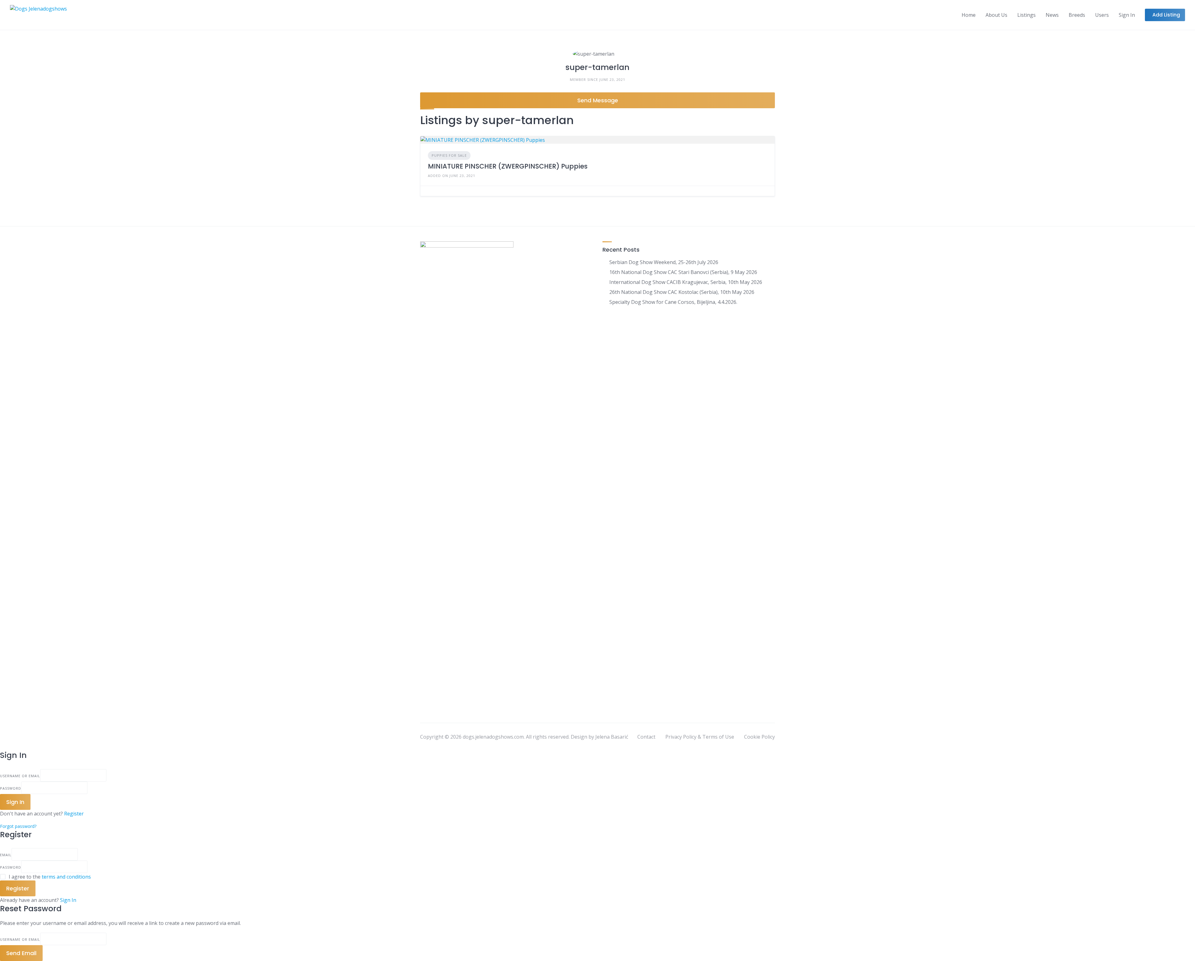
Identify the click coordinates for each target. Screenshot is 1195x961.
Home (969, 15)
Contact (646, 736)
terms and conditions (66, 876)
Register (74, 813)
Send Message (597, 100)
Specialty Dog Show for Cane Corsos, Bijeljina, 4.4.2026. (673, 302)
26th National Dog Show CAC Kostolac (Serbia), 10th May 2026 (681, 292)
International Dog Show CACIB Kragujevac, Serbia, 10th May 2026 (685, 282)
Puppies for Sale (449, 155)
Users (1102, 15)
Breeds (1077, 15)
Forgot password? (18, 826)
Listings (1026, 15)
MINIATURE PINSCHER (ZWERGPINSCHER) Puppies (508, 166)
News (1052, 15)
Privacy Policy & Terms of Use (699, 736)
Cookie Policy (759, 736)
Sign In (68, 900)
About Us (996, 15)
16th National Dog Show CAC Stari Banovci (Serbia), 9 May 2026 (683, 272)
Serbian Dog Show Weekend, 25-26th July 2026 (663, 262)
